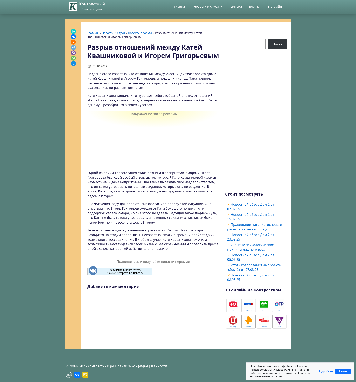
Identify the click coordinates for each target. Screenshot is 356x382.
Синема (236, 6)
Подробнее (325, 371)
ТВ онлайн (274, 6)
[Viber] (73, 52)
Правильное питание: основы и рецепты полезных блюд (254, 226)
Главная (180, 6)
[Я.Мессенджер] (73, 31)
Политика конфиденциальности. (141, 366)
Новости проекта (140, 33)
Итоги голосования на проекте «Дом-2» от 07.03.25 (254, 267)
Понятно (343, 371)
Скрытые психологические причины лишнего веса (250, 247)
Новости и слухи (206, 6)
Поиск (277, 44)
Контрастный (92, 4)
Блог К (254, 6)
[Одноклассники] (73, 42)
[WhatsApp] (73, 58)
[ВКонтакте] (73, 36)
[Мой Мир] (73, 63)
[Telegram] (73, 47)
